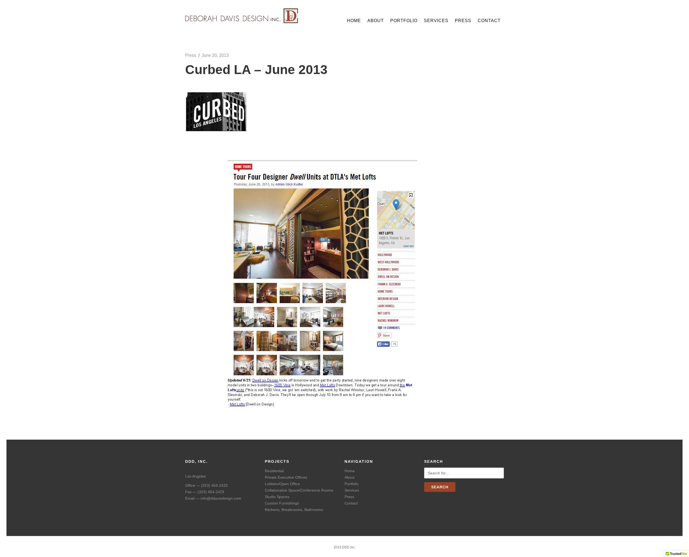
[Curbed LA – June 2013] (216, 130)
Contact (489, 20)
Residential (274, 471)
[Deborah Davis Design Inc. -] (241, 21)
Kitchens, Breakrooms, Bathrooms (294, 509)
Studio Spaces (277, 497)
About (375, 20)
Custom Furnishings (282, 503)
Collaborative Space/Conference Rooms (299, 490)
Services (436, 20)
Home (354, 20)
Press (463, 20)
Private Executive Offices (286, 477)
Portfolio (403, 20)
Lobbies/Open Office (282, 484)
